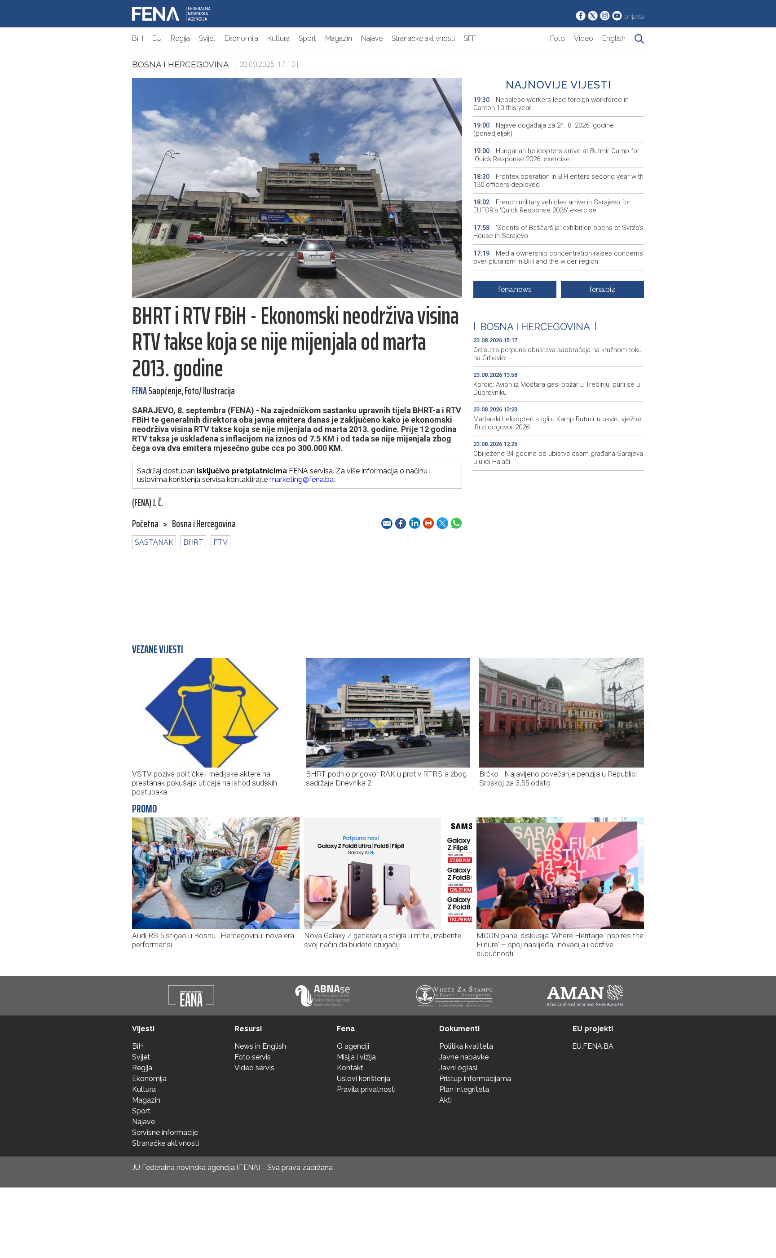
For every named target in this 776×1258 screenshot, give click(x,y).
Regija (180, 38)
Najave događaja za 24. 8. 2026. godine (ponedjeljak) (543, 129)
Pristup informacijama (475, 1078)
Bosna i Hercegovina (180, 64)
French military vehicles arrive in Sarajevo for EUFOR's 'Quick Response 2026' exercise (551, 206)
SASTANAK (154, 542)
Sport (307, 38)
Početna (145, 524)
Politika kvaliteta (466, 1046)
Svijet (207, 38)
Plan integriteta (464, 1089)
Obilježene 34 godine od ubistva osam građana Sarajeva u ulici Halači (558, 458)
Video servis (254, 1068)
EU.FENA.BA (592, 1046)
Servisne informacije (165, 1132)
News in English (260, 1046)
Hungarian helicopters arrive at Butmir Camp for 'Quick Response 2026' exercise (556, 155)
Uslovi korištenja (363, 1078)
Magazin (338, 38)
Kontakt (350, 1068)
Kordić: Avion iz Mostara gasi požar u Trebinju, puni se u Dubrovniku (556, 388)
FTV (220, 542)
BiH (137, 38)
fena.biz (602, 289)
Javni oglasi (458, 1068)
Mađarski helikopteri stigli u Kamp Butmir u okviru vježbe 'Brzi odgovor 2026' (557, 423)
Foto (557, 38)
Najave (372, 38)
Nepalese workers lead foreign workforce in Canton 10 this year (551, 104)
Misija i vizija (356, 1057)
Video (583, 38)
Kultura (278, 38)
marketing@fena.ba (301, 479)
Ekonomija (241, 38)
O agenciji (353, 1046)
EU (157, 38)
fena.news (515, 289)
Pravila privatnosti (366, 1089)
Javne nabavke (464, 1057)
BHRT (193, 542)
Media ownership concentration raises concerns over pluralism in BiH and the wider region (558, 257)
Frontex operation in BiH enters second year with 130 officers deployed (558, 180)
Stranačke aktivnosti (423, 38)
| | (535, 326)
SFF (470, 38)
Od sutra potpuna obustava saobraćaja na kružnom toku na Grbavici (557, 354)
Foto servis (252, 1057)
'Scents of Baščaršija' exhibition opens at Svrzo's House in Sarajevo (558, 232)
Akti (445, 1100)
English (614, 38)
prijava (634, 16)
